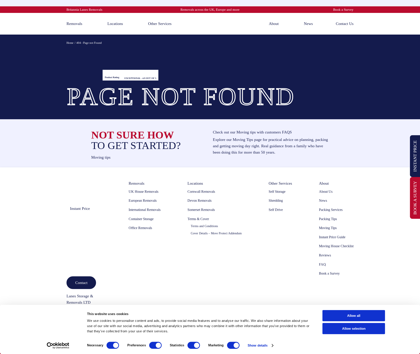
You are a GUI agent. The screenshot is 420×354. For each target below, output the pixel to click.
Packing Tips (328, 219)
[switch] (155, 345)
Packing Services (331, 210)
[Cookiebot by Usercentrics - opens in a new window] (58, 345)
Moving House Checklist (336, 246)
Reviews (325, 255)
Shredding (276, 200)
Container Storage (141, 219)
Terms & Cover (198, 219)
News (323, 200)
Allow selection (354, 328)
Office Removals (140, 228)
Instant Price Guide (332, 237)
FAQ (322, 264)
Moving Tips (328, 228)
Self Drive (276, 210)
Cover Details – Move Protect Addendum (216, 233)
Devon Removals (199, 200)
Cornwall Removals (201, 191)
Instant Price (415, 156)
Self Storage (277, 191)
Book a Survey (343, 9)
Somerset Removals (201, 210)
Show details (258, 345)
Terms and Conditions (204, 226)
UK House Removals (143, 191)
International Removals (145, 210)
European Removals (143, 200)
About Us (325, 191)
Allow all (353, 315)
